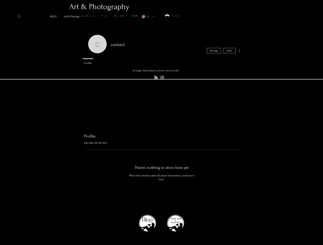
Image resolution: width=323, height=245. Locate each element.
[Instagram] (162, 77)
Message (214, 50)
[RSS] (156, 77)
